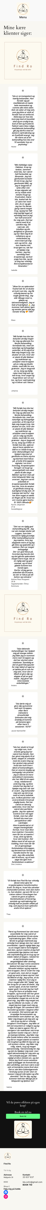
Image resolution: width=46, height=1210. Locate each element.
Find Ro (7, 1164)
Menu (23, 17)
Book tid (23, 1116)
